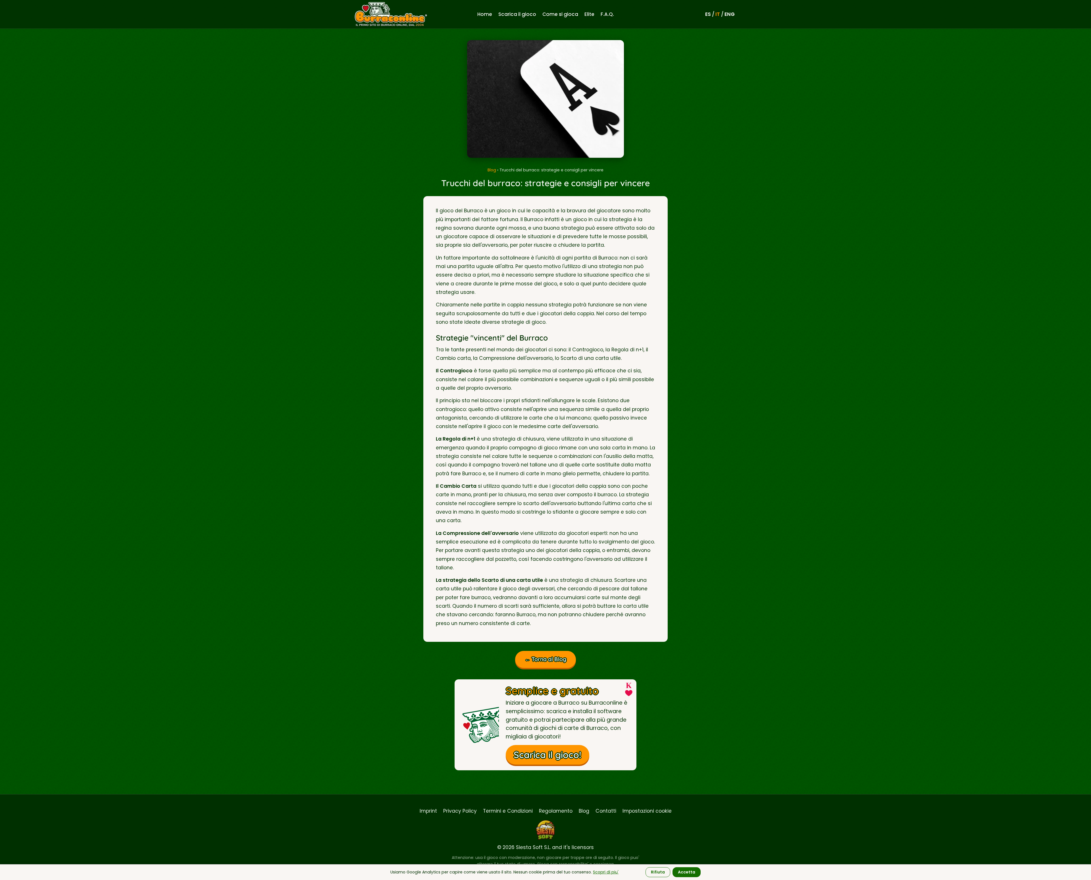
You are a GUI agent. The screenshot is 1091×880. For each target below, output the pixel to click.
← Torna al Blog (545, 659)
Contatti (606, 811)
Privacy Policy (460, 811)
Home (484, 14)
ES (708, 14)
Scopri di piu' (606, 872)
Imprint (428, 811)
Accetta (686, 872)
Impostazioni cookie (647, 811)
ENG (729, 14)
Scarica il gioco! (547, 754)
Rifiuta (658, 872)
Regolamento (555, 811)
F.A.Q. (607, 14)
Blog (492, 170)
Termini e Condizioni (508, 811)
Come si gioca (560, 14)
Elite (589, 14)
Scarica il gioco (517, 14)
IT (717, 14)
